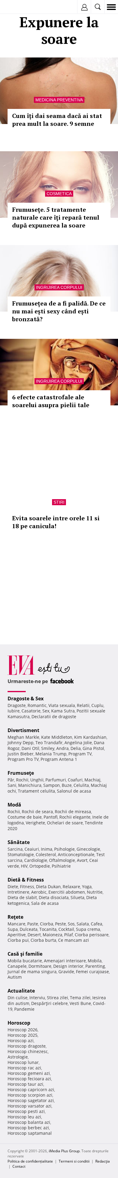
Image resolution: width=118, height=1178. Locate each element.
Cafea (96, 924)
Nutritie (95, 892)
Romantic (37, 705)
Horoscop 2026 (23, 1029)
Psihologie (64, 849)
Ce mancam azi (73, 940)
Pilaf (68, 934)
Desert (34, 934)
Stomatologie (21, 854)
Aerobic (39, 892)
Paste (32, 924)
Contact (18, 1166)
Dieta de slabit (22, 897)
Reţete (15, 917)
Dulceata (29, 929)
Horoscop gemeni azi (29, 1073)
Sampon (51, 785)
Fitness (27, 886)
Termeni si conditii (74, 1161)
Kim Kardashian (90, 737)
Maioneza (52, 934)
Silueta (77, 897)
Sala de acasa (45, 903)
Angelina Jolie (78, 742)
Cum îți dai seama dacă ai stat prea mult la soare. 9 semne (57, 120)
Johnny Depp (21, 742)
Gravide (66, 971)
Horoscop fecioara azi (29, 1078)
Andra (62, 748)
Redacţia (102, 1161)
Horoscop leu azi (24, 1117)
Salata (83, 924)
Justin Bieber (21, 754)
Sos (71, 924)
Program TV (80, 754)
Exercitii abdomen (66, 892)
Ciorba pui (18, 940)
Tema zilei (80, 997)
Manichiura (29, 785)
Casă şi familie (25, 954)
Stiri (59, 502)
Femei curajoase (92, 971)
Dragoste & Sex (26, 698)
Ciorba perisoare (92, 934)
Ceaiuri (32, 849)
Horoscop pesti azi (26, 1111)
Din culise (18, 997)
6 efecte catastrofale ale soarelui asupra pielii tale (50, 401)
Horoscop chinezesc (28, 1051)
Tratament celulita (36, 791)
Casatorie (31, 711)
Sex (45, 711)
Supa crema (88, 929)
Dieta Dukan (48, 886)
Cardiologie (35, 860)
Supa (13, 929)
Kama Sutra (63, 711)
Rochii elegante (74, 817)
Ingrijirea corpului (59, 287)
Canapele (17, 966)
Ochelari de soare (65, 823)
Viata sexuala (61, 705)
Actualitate (21, 990)
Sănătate (19, 842)
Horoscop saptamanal (30, 1133)
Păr (11, 780)
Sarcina (15, 849)
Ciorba (46, 924)
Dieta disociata (54, 897)
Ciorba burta (43, 940)
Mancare (16, 924)
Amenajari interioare (65, 961)
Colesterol (46, 854)
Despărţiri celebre (49, 1003)
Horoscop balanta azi (29, 1122)
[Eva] (19, 7)
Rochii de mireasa (73, 811)
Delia (75, 748)
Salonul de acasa (74, 791)
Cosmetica (59, 193)
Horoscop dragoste (27, 1046)
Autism (15, 977)
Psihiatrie (61, 866)
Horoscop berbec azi (28, 1128)
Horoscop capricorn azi (31, 1089)
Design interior (68, 966)
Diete (13, 886)
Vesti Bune (80, 1003)
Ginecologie (88, 849)
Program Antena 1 (59, 759)
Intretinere (18, 892)
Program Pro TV (23, 759)
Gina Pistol (93, 748)
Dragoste (17, 705)
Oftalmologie (62, 860)
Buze (67, 785)
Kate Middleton (56, 737)
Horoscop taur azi (25, 1084)
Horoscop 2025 (23, 1035)
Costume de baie (25, 817)
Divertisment (23, 730)
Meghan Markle (23, 737)
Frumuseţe (21, 773)
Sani (12, 785)
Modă (14, 804)
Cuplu (97, 705)
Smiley (47, 748)
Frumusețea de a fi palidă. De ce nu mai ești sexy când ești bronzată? (59, 311)
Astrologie (18, 1057)
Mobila (95, 961)
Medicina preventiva (59, 99)
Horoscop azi (21, 1040)
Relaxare (71, 886)
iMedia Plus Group (64, 1150)
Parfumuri (55, 780)
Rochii (22, 780)
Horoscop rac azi (24, 1068)
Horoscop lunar (23, 1062)
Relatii (83, 705)
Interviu (37, 997)
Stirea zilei (57, 997)
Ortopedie (39, 866)
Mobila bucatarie (25, 961)
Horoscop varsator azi (29, 1106)
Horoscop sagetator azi (31, 1100)
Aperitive (17, 934)
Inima (46, 849)
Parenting (95, 966)
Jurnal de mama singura (32, 971)
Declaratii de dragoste (53, 716)
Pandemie (24, 1009)
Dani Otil (30, 748)
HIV (24, 866)
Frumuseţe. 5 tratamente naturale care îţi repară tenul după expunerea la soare (55, 217)
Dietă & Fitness (26, 879)
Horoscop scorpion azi (30, 1095)
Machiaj (92, 780)
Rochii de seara (37, 811)
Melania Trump (51, 754)
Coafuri (75, 780)
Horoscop (19, 1022)
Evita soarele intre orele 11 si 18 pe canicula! (56, 522)
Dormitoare (39, 966)
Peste (60, 924)
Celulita (81, 785)
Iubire (14, 711)
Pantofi (50, 817)
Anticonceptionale (76, 854)
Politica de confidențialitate (30, 1161)
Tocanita (48, 929)
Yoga (87, 886)
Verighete (35, 823)
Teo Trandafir (49, 742)
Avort (82, 860)
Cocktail (66, 929)
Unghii (37, 780)
